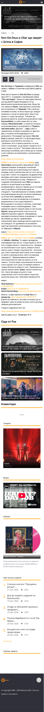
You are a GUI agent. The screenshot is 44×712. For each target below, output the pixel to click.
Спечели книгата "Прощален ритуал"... (21, 585)
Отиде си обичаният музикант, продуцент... (22, 608)
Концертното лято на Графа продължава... (21, 630)
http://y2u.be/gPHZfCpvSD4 (30, 291)
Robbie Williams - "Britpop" (14, 556)
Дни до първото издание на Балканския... (21, 597)
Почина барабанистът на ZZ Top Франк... (23, 619)
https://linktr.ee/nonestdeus (12, 159)
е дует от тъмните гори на (17, 238)
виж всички (7, 641)
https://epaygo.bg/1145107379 (23, 297)
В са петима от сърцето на (17, 162)
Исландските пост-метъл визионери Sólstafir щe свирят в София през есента (22, 17)
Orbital (6, 464)
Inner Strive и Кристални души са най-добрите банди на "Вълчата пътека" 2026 (21, 397)
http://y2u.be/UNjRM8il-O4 (18, 289)
